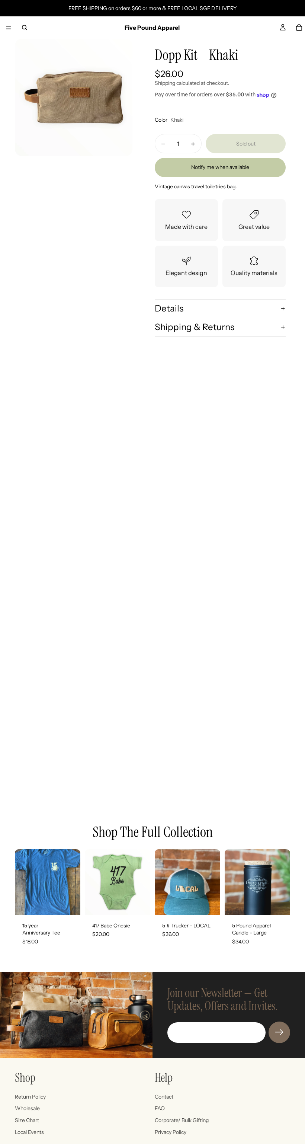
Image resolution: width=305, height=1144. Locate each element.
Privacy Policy (170, 1132)
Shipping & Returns (194, 327)
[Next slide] (282, 882)
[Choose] (69, 903)
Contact (164, 1096)
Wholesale (27, 1108)
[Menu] (8, 27)
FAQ (160, 1108)
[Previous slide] (233, 882)
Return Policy (30, 1096)
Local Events (29, 1132)
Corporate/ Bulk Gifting (182, 1120)
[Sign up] (279, 1032)
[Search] (24, 27)
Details (169, 308)
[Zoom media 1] (73, 97)
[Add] (208, 903)
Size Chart (27, 1120)
